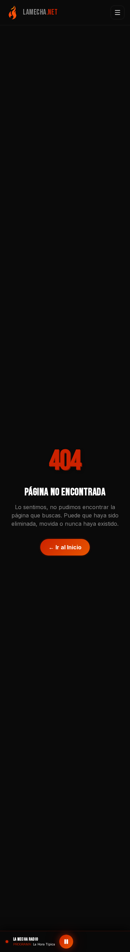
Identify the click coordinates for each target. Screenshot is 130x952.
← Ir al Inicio (65, 547)
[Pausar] (66, 942)
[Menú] (117, 12)
